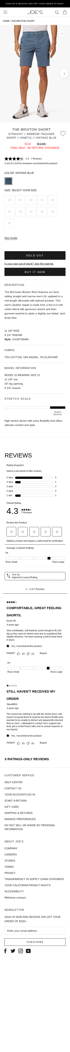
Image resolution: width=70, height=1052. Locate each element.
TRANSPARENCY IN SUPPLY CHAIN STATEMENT (34, 879)
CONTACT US (12, 788)
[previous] (6, 73)
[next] (64, 73)
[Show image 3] (31, 118)
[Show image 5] (39, 118)
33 (9, 211)
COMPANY (10, 848)
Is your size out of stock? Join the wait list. (29, 263)
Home (6, 21)
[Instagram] (20, 950)
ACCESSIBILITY (14, 891)
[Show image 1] (23, 118)
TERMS (9, 866)
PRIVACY (9, 872)
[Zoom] (62, 34)
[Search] (57, 12)
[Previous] (16, 118)
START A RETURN (15, 800)
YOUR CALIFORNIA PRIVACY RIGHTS (27, 885)
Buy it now (35, 272)
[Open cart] (65, 12)
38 (42, 211)
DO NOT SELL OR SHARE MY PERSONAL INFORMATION (29, 827)
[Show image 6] (43, 118)
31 (42, 199)
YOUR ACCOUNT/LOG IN (19, 794)
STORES (9, 860)
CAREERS (10, 854)
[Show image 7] (47, 118)
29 (20, 199)
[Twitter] (13, 950)
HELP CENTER (13, 782)
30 (31, 199)
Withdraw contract (15, 897)
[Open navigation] (5, 12)
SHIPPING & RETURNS (18, 812)
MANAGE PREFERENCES (20, 819)
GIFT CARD (11, 806)
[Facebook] (5, 950)
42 (9, 223)
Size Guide (10, 237)
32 (52, 199)
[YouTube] (28, 950)
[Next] (53, 118)
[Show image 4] (35, 118)
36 (31, 211)
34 (20, 211)
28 (9, 199)
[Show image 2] (27, 118)
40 (52, 211)
